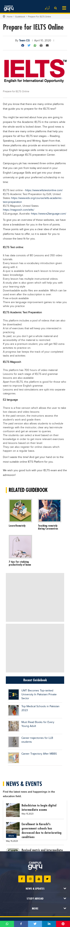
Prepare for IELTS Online (39, 16)
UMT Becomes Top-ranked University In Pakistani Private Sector (39, 694)
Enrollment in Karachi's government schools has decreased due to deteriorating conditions (41, 830)
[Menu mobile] (64, 8)
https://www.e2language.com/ (48, 213)
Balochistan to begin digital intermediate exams (39, 807)
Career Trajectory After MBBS (39, 753)
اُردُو (47, 8)
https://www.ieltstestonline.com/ (44, 190)
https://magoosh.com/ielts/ (18, 209)
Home (9, 16)
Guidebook (20, 16)
